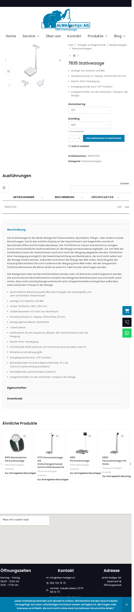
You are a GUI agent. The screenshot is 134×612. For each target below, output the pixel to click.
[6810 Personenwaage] (82, 443)
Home (11, 36)
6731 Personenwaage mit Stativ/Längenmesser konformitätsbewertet (50, 462)
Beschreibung (64, 197)
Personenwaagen (82, 48)
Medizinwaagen (118, 45)
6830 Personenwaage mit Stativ (114, 460)
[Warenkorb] (127, 310)
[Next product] (78, 56)
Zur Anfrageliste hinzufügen (103, 138)
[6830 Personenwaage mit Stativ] (114, 443)
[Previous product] (70, 56)
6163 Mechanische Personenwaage (15, 459)
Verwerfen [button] (127, 604)
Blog (118, 36)
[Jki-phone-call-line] (127, 322)
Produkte (95, 36)
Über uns (53, 36)
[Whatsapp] (127, 333)
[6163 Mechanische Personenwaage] (17, 443)
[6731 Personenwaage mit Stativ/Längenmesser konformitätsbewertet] (49, 443)
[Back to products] (74, 56)
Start (71, 45)
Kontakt (74, 36)
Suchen (124, 183)
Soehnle (9, 469)
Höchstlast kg (76, 104)
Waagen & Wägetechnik (92, 45)
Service (29, 36)
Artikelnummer (23, 197)
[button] (5, 60)
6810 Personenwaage (79, 459)
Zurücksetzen (77, 131)
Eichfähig (73, 118)
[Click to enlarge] (8, 71)
